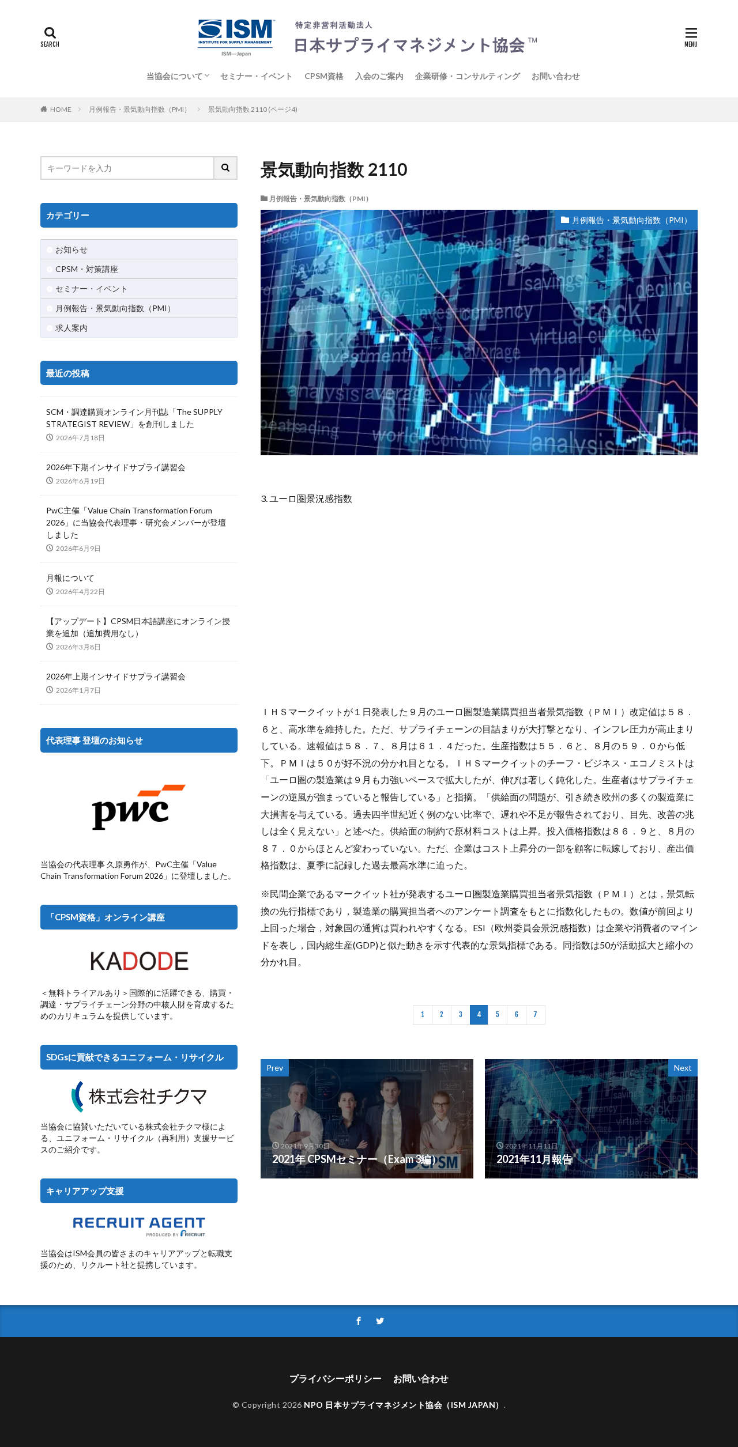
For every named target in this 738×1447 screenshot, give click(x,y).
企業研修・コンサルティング (467, 76)
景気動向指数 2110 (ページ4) (253, 109)
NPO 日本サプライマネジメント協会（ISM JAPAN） (404, 1405)
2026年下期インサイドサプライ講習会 (116, 467)
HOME (60, 109)
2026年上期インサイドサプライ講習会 (116, 676)
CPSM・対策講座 (86, 269)
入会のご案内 (379, 76)
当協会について (174, 76)
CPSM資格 (324, 76)
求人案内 (71, 328)
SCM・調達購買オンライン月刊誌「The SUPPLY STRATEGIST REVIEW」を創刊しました (134, 418)
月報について (70, 578)
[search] (226, 168)
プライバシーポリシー (335, 1378)
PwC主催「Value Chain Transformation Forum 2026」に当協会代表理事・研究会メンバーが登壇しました (136, 522)
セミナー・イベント (256, 76)
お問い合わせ (556, 76)
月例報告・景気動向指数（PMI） (140, 109)
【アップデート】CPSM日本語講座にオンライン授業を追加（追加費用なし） (138, 627)
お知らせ (71, 249)
